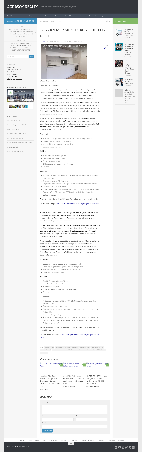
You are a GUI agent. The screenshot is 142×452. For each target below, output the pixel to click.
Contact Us (92, 16)
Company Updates (14, 120)
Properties (58, 16)
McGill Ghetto (71, 350)
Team (17, 16)
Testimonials (38, 16)
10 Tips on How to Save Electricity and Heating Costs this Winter (129, 34)
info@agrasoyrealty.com (14, 79)
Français (101, 16)
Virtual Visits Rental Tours (50, 21)
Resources (83, 16)
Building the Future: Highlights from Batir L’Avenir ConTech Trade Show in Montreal (129, 67)
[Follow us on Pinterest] (30, 21)
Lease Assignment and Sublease (18, 125)
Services (48, 16)
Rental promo (44, 352)
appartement (75, 347)
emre (44, 41)
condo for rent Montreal (97, 347)
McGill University (101, 350)
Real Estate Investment (16, 138)
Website (44, 423)
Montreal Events (14, 129)
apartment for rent (49, 347)
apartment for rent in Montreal (63, 347)
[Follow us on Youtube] (21, 21)
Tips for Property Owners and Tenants (20, 143)
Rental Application (71, 16)
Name (44, 416)
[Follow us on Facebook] (18, 21)
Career (24, 16)
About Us (10, 16)
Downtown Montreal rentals (59, 350)
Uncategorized (13, 147)
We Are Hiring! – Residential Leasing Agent (129, 81)
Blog (30, 16)
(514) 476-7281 (12, 76)
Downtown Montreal (46, 350)
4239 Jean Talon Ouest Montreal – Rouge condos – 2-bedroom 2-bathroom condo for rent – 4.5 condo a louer (50, 381)
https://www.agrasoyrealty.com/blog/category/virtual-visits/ (78, 204)
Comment (45, 403)
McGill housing (79, 350)
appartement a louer (85, 347)
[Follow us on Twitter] (27, 21)
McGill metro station (90, 350)
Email (78, 416)
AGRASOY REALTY (22, 6)
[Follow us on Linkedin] (33, 21)
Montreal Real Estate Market (17, 134)
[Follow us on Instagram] (24, 21)
